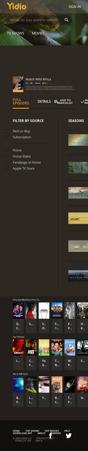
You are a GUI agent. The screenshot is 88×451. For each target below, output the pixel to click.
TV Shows (15, 33)
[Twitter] (68, 435)
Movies (38, 33)
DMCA (38, 440)
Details (44, 101)
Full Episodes (21, 101)
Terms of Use (23, 440)
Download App (22, 433)
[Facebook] (50, 435)
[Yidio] (16, 6)
